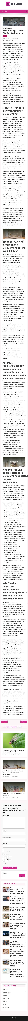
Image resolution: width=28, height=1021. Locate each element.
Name (5, 831)
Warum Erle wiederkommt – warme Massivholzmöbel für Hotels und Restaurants (17, 943)
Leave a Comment (8, 40)
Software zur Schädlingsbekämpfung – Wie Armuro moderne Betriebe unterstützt (17, 934)
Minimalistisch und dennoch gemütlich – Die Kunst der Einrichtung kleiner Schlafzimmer (13, 772)
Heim (5, 36)
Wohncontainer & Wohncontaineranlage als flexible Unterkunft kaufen (17, 963)
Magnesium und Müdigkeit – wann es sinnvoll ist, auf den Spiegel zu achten (16, 917)
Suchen (5, 873)
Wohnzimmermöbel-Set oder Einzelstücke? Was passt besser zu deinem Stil (17, 926)
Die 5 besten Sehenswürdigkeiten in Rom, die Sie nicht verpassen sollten (24, 722)
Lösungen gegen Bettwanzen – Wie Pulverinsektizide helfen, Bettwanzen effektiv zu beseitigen (17, 973)
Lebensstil (6, 1001)
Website (5, 843)
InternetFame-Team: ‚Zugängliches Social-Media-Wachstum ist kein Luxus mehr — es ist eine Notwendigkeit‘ (17, 900)
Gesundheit (7, 992)
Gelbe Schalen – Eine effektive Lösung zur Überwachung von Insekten (13, 751)
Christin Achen (15, 38)
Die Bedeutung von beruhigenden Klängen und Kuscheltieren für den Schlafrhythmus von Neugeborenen (17, 953)
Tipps (5, 1004)
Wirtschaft (7, 1007)
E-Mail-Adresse (7, 837)
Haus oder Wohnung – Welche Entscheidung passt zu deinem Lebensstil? (5, 722)
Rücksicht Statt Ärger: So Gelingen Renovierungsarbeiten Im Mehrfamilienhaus (17, 890)
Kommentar (6, 815)
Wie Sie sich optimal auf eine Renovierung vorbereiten (13, 794)
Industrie (6, 998)
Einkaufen (6, 990)
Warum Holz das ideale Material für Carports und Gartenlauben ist (17, 909)
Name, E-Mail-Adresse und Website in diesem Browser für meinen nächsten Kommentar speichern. (7, 858)
